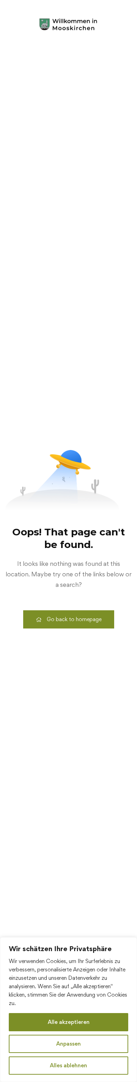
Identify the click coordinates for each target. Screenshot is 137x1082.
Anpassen (68, 1043)
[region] (68, 1009)
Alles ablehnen (68, 1065)
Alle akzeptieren (69, 1022)
